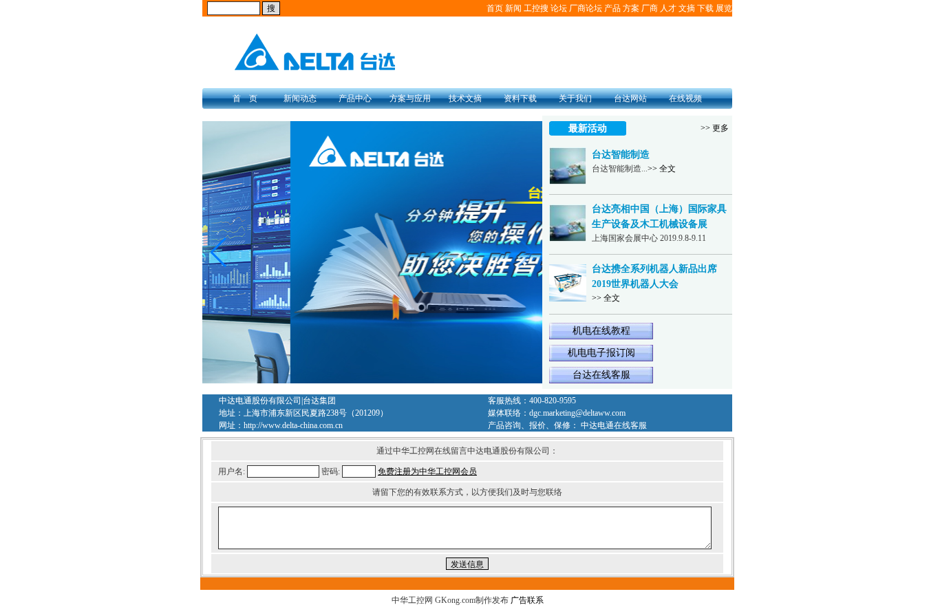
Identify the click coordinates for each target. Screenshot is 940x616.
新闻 (513, 8)
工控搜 (536, 8)
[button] (218, 252)
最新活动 (587, 128)
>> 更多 (715, 128)
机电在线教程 (601, 331)
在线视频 (685, 98)
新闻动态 (300, 98)
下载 (705, 8)
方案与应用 (410, 98)
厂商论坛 (585, 8)
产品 (612, 8)
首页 (495, 8)
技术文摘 (465, 98)
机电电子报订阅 (601, 353)
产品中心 (355, 98)
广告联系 (527, 600)
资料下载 (520, 98)
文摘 (687, 8)
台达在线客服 (601, 375)
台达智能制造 (621, 154)
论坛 (559, 8)
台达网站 (630, 98)
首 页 (245, 98)
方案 (631, 8)
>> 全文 (662, 168)
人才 (668, 8)
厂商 (649, 8)
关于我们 (575, 98)
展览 (724, 8)
